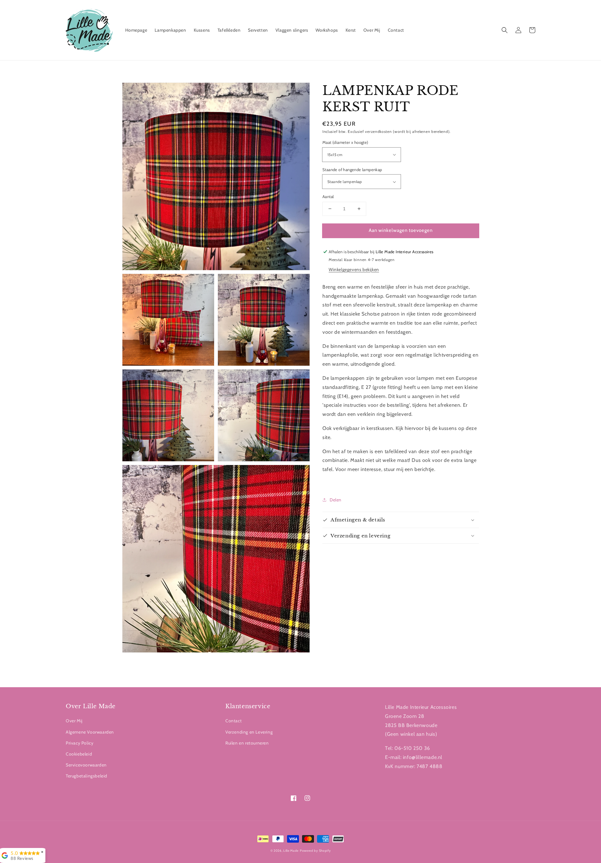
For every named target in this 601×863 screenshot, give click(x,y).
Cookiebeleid (79, 754)
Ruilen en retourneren (247, 743)
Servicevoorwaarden (86, 765)
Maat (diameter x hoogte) (345, 142)
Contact (233, 721)
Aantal (328, 196)
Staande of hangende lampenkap (352, 169)
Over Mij (74, 721)
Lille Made (291, 851)
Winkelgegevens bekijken (354, 269)
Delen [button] (336, 500)
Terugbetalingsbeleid (86, 776)
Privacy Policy (79, 743)
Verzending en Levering (249, 732)
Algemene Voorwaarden (90, 732)
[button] (504, 30)
